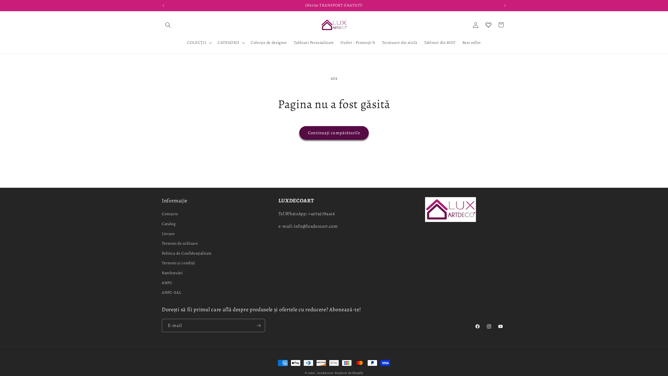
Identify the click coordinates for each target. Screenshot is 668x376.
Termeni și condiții (178, 263)
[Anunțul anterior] (163, 5)
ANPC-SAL (171, 292)
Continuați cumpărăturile (334, 133)
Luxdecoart (325, 373)
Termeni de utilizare (180, 243)
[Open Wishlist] (488, 25)
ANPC (167, 282)
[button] (168, 25)
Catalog (169, 223)
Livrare (168, 233)
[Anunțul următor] (505, 5)
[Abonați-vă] (258, 325)
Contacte (170, 213)
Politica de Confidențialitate (187, 253)
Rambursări (172, 272)
